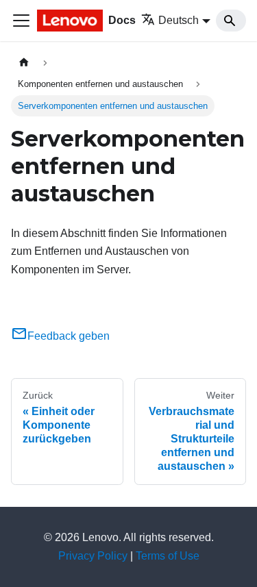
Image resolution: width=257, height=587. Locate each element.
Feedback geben (68, 336)
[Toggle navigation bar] (21, 20)
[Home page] (24, 62)
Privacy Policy (92, 556)
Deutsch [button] (178, 20)
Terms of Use (167, 556)
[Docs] (71, 21)
